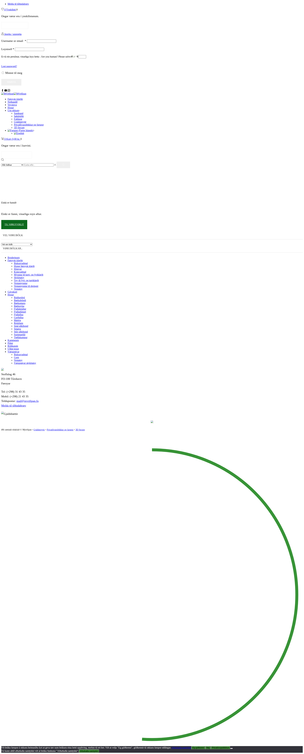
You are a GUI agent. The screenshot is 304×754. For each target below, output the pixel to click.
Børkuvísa (19, 306)
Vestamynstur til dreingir (26, 286)
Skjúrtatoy (19, 277)
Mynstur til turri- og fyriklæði (28, 274)
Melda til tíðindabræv (18, 4)
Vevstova (12, 104)
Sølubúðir (19, 116)
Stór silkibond (21, 331)
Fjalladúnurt (20, 311)
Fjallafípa (18, 314)
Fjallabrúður (20, 309)
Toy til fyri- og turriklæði (26, 280)
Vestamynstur (20, 283)
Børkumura (19, 303)
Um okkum (13, 110)
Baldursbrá (19, 297)
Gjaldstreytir (20, 122)
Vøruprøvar (13, 351)
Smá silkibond (21, 326)
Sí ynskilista (15, 25)
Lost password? (9, 66)
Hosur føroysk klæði (24, 266)
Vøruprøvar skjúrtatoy (25, 363)
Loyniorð (7, 49)
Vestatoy (18, 289)
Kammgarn (13, 340)
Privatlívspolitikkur (220, 748)
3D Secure (19, 127)
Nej (207, 748)
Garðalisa (18, 317)
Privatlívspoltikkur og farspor (60, 430)
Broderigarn (14, 257)
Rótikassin (13, 346)
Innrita (11, 82)
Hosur (11, 107)
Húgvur (18, 269)
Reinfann (18, 323)
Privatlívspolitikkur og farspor (29, 124)
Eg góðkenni (198, 748)
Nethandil (12, 102)
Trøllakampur (20, 337)
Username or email (13, 40)
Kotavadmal (20, 271)
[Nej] (231, 748)
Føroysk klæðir (15, 99)
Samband (18, 113)
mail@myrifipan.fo (27, 401)
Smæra (17, 329)
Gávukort (12, 291)
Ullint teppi (13, 348)
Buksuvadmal (21, 263)
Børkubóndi (20, 300)
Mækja (17, 320)
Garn (16, 357)
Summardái (19, 334)
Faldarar (18, 119)
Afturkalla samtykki (181, 747)
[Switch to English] (19, 133)
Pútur (10, 343)
